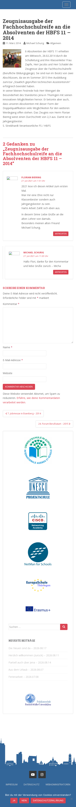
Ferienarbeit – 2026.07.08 (23, 676)
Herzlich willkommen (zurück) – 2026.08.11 (33, 655)
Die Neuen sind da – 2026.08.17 (27, 648)
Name (7, 347)
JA (14, 800)
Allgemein (55, 43)
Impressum (12, 784)
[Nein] (71, 799)
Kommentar (11, 304)
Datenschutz (31, 784)
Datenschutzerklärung (48, 800)
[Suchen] (64, 627)
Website (7, 373)
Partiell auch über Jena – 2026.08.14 (29, 662)
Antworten (61, 233)
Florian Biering (31, 177)
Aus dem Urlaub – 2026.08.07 (25, 669)
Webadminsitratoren (58, 784)
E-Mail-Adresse (13, 360)
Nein (24, 800)
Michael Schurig (35, 43)
